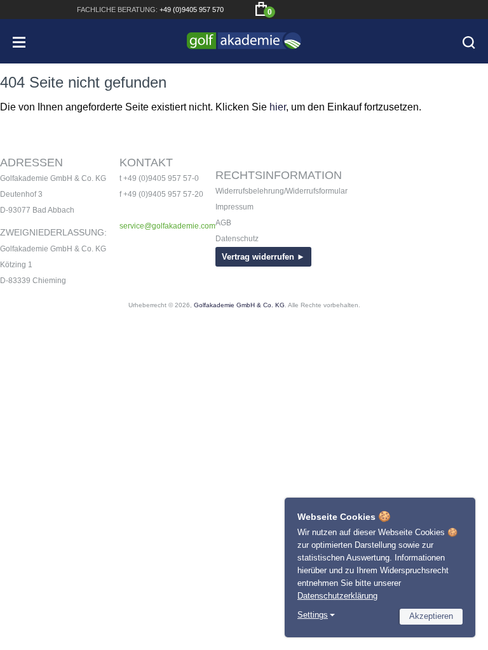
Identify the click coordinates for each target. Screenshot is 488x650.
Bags (38, 387)
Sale (37, 559)
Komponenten (63, 520)
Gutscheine (56, 539)
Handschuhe (59, 482)
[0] (261, 9)
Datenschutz (237, 238)
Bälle (40, 425)
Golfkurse (42, 609)
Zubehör (48, 501)
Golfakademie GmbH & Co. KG (239, 305)
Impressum (234, 206)
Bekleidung (56, 463)
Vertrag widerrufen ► (263, 257)
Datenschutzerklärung (337, 595)
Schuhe (45, 444)
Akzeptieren (431, 616)
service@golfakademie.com (167, 226)
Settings (312, 615)
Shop (26, 336)
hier (277, 107)
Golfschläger (64, 368)
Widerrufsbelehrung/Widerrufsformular (281, 191)
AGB (223, 222)
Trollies (48, 406)
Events (32, 590)
